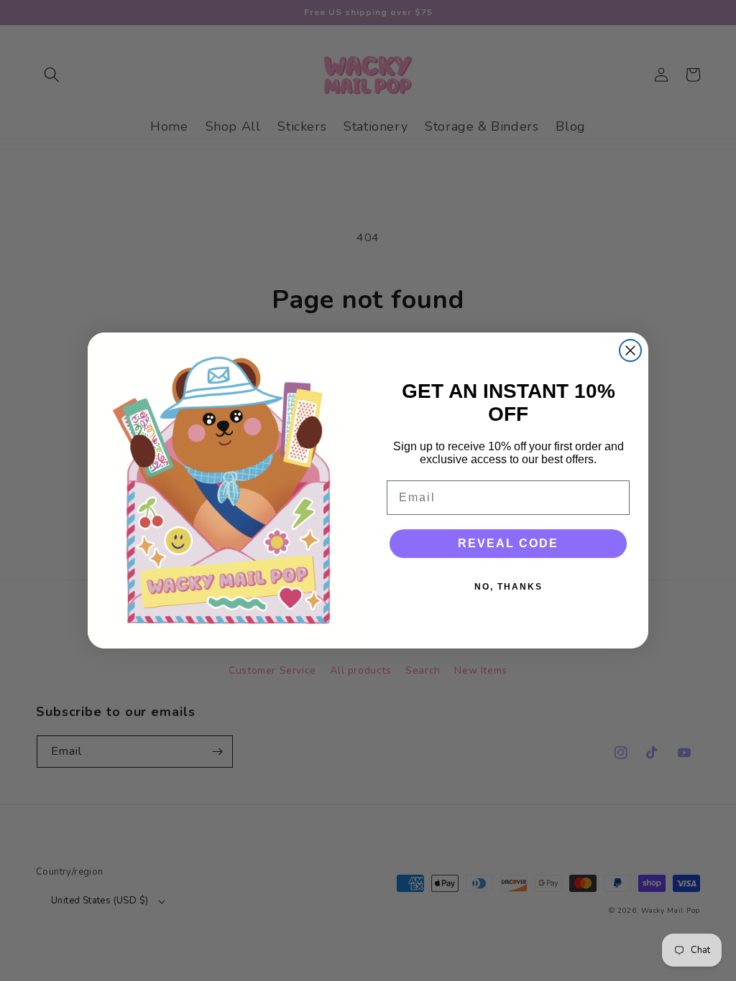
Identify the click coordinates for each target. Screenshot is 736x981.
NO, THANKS (508, 587)
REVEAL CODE (508, 543)
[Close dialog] (630, 350)
